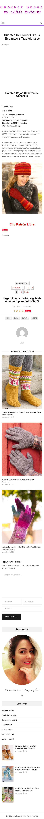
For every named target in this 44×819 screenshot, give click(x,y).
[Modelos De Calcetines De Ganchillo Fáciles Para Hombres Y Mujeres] (7, 774)
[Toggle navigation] (3, 23)
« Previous (16, 288)
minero (34, 318)
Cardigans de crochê (9, 720)
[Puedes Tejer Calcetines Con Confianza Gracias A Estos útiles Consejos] (22, 382)
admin (16, 306)
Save (28, 311)
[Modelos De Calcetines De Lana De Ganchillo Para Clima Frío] (7, 795)
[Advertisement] (22, 67)
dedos (8, 318)
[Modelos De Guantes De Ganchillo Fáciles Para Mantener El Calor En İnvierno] (22, 517)
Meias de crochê (8, 739)
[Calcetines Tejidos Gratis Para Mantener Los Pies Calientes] (7, 752)
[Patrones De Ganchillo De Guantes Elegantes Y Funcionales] (22, 449)
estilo (16, 318)
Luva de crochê (7, 729)
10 (21, 292)
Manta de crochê (8, 734)
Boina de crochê (8, 710)
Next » (26, 292)
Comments (27, 306)
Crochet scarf (7, 725)
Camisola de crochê (9, 715)
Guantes (25, 318)
